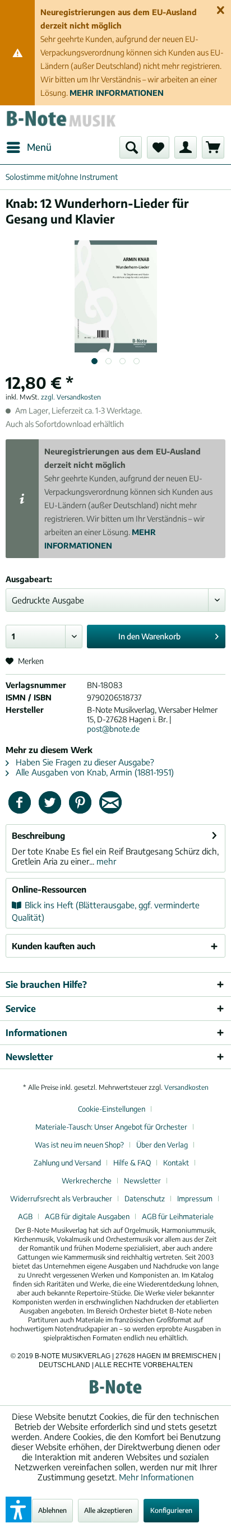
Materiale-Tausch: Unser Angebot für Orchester (111, 1126)
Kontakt (176, 1162)
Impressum (194, 1198)
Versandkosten (186, 1087)
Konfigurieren (171, 1510)
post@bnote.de (113, 728)
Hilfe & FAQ (132, 1162)
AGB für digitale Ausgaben (87, 1216)
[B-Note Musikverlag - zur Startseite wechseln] (61, 121)
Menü (39, 147)
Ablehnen (52, 1510)
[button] (18, 1509)
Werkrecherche (87, 1180)
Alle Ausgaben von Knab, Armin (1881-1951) (93, 772)
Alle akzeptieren (108, 1510)
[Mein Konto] (185, 147)
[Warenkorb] (213, 147)
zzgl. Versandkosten (71, 397)
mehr (105, 861)
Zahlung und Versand (67, 1162)
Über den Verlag (162, 1144)
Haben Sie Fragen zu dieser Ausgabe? (83, 762)
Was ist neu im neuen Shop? (79, 1144)
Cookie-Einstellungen (111, 1108)
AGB (25, 1216)
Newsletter (142, 1180)
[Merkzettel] (158, 147)
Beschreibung (38, 835)
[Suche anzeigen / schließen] (130, 147)
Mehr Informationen (156, 1477)
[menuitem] (28, 147)
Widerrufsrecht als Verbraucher (61, 1198)
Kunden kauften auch (53, 946)
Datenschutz (144, 1198)
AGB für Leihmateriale (178, 1216)
